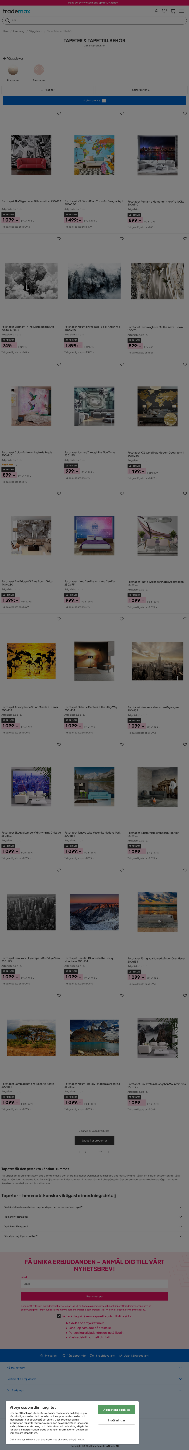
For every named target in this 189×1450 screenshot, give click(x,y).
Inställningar (116, 1420)
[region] (72, 1422)
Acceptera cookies (116, 1409)
